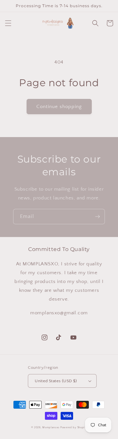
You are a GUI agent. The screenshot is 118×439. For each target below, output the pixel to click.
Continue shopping (59, 106)
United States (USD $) (56, 381)
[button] (8, 23)
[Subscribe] (97, 216)
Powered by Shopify (73, 427)
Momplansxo (51, 427)
